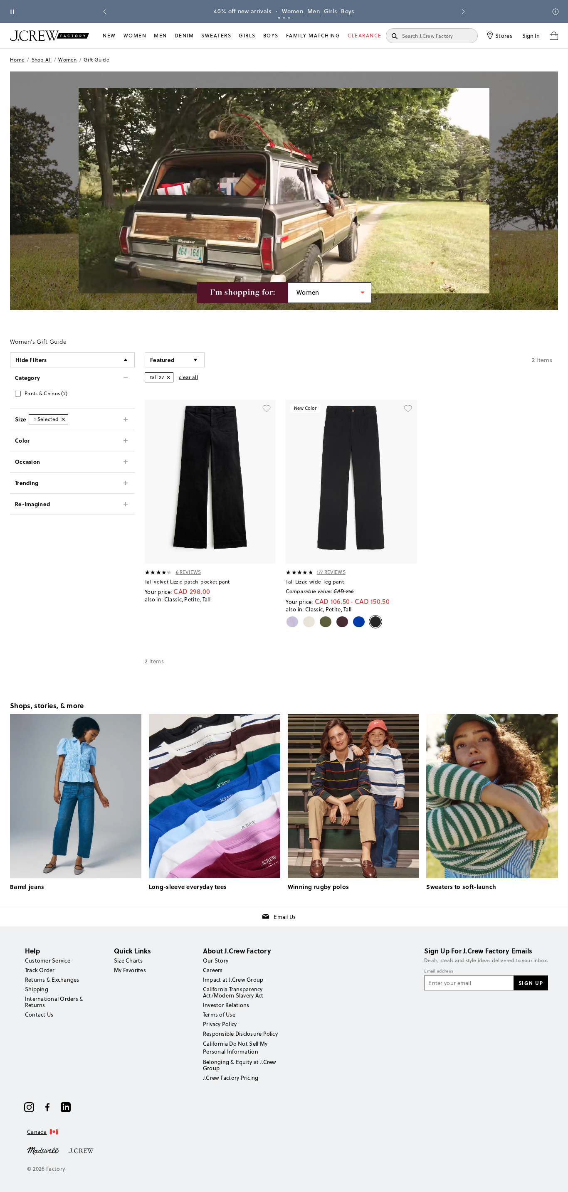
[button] (175, 359)
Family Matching (313, 35)
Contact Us (39, 1014)
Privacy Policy (220, 1024)
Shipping (36, 989)
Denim (184, 35)
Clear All (188, 377)
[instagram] (29, 1107)
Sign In (531, 35)
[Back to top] (553, 1177)
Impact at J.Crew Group (233, 979)
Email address (438, 971)
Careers (213, 970)
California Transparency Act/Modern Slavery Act (233, 992)
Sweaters (216, 35)
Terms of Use (219, 1014)
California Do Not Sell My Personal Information (235, 1047)
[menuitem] (109, 35)
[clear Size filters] (63, 419)
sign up (531, 983)
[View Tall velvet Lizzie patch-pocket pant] (210, 482)
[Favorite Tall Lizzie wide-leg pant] (408, 409)
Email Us (285, 917)
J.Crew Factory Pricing (230, 1077)
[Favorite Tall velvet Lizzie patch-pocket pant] (266, 409)
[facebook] (47, 1107)
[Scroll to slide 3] (289, 18)
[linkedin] (66, 1107)
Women (292, 11)
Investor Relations (226, 1005)
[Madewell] (43, 1150)
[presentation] (159, 572)
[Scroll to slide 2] (284, 18)
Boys (347, 11)
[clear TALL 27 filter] (168, 377)
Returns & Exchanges (52, 979)
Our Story (215, 960)
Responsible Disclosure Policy (240, 1033)
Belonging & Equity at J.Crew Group (240, 1065)
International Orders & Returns (54, 1002)
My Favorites (130, 970)
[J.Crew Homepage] (49, 35)
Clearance (365, 35)
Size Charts (128, 960)
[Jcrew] (81, 1150)
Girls (330, 11)
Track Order (40, 970)
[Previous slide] (105, 11)
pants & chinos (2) (46, 393)
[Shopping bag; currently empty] (554, 36)
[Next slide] (463, 11)
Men (313, 11)
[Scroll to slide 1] (279, 18)
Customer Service (47, 960)
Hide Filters (31, 360)
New (109, 35)
